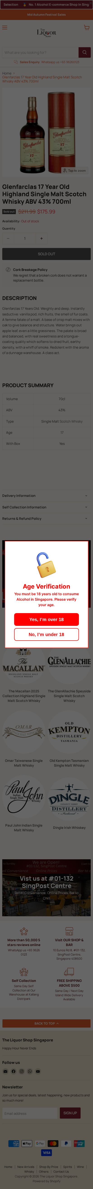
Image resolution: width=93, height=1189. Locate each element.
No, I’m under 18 (46, 634)
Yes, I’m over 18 (46, 619)
